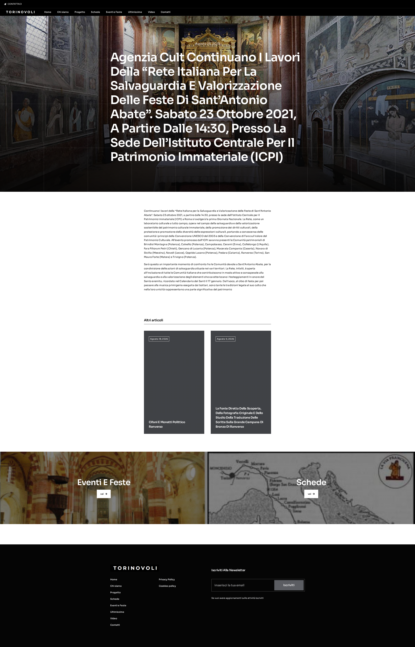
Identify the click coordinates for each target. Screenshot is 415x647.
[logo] (20, 11)
